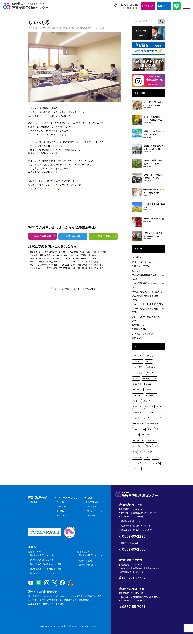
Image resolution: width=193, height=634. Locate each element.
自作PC (137, 469)
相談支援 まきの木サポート (42, 573)
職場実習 (149, 407)
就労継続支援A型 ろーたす (41, 555)
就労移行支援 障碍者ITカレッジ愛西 (45, 564)
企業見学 (150, 390)
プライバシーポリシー (95, 511)
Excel (147, 384)
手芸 (157, 429)
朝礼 (149, 361)
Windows (138, 390)
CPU (136, 435)
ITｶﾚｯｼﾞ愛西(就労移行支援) (57, 28)
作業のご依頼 (103, 236)
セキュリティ (148, 401)
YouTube (157, 418)
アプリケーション (152, 463)
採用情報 (60, 511)
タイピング (138, 373)
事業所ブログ (62, 515)
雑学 (136, 378)
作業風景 (139, 329)
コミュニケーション (141, 418)
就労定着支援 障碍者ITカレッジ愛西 (45, 569)
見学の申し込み (92, 502)
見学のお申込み (42, 236)
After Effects (147, 435)
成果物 (151, 367)
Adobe (151, 373)
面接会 (137, 384)
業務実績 (138, 325)
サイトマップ (91, 515)
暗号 (159, 407)
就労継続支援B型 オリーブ (90, 555)
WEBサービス (146, 452)
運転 (149, 446)
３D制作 (137, 257)
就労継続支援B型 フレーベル (91, 565)
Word (136, 401)
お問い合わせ (72, 236)
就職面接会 (152, 440)
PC (147, 457)
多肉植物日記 (152, 424)
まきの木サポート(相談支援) (147, 304)
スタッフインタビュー (144, 262)
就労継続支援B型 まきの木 (41, 560)
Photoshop (138, 395)
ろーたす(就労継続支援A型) (147, 291)
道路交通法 (138, 446)
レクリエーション (99, 28)
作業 (150, 356)
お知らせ (138, 271)
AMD (155, 457)
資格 (157, 446)
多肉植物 (137, 361)
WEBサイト (138, 424)
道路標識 (137, 457)
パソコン (137, 463)
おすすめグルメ (149, 378)
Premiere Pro (139, 429)
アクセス (60, 502)
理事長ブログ (140, 266)
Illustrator (137, 407)
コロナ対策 (138, 367)
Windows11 (138, 440)
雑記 (137, 338)
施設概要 (33, 502)
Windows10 (151, 395)
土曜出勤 (138, 356)
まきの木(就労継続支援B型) (80, 28)
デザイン (149, 412)
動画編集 (137, 412)
